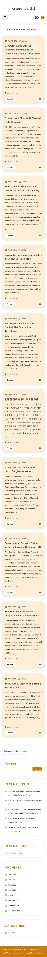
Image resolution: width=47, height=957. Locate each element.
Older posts (8, 751)
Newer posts (21, 751)
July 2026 (12, 875)
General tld (23, 8)
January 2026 (13, 906)
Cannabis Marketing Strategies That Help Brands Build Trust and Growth (24, 793)
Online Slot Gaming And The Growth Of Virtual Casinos (23, 829)
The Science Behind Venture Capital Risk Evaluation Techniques (20, 327)
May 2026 (12, 885)
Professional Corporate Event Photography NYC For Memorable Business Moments (24, 811)
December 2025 (14, 911)
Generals (10, 99)
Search (11, 764)
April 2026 (12, 890)
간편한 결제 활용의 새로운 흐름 (22, 399)
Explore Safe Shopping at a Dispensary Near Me (25, 802)
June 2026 (12, 880)
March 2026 (12, 895)
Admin (24, 41)
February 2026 (13, 900)
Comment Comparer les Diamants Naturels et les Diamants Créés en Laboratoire (22, 49)
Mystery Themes (37, 953)
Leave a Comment (13, 93)
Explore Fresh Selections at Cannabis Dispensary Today (22, 820)
